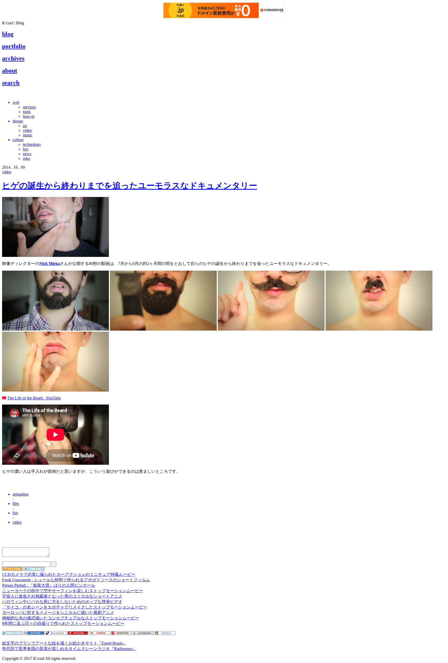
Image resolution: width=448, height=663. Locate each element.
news (27, 154)
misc (26, 158)
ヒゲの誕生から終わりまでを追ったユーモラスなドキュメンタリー (129, 185)
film (15, 503)
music (27, 135)
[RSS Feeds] (12, 569)
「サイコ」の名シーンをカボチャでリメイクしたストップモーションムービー (74, 607)
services (29, 107)
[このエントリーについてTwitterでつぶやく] (12, 633)
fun (25, 149)
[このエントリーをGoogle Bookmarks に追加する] (165, 633)
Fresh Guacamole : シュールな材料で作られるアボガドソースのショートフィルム (76, 580)
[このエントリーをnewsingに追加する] (121, 633)
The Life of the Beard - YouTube (34, 398)
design (17, 121)
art (25, 126)
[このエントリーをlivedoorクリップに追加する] (143, 633)
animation (20, 494)
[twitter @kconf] (34, 569)
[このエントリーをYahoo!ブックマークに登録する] (99, 633)
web (15, 102)
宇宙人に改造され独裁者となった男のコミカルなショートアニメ (62, 596)
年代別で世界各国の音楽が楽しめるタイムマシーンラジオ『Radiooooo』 (69, 648)
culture (18, 140)
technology (32, 144)
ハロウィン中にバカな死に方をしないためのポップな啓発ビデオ (62, 601)
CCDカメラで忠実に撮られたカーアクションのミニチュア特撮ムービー (68, 574)
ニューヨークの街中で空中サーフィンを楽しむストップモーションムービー (72, 591)
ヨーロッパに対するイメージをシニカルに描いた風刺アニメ (58, 612)
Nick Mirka (49, 263)
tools (27, 112)
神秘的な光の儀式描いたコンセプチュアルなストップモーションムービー (70, 618)
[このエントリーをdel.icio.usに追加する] (56, 633)
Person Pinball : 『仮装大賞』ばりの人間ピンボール (48, 585)
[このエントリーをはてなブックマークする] (34, 633)
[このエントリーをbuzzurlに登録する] (77, 633)
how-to (28, 116)
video (27, 130)
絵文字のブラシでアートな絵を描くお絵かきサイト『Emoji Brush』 (64, 643)
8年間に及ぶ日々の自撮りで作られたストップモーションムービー (63, 623)
